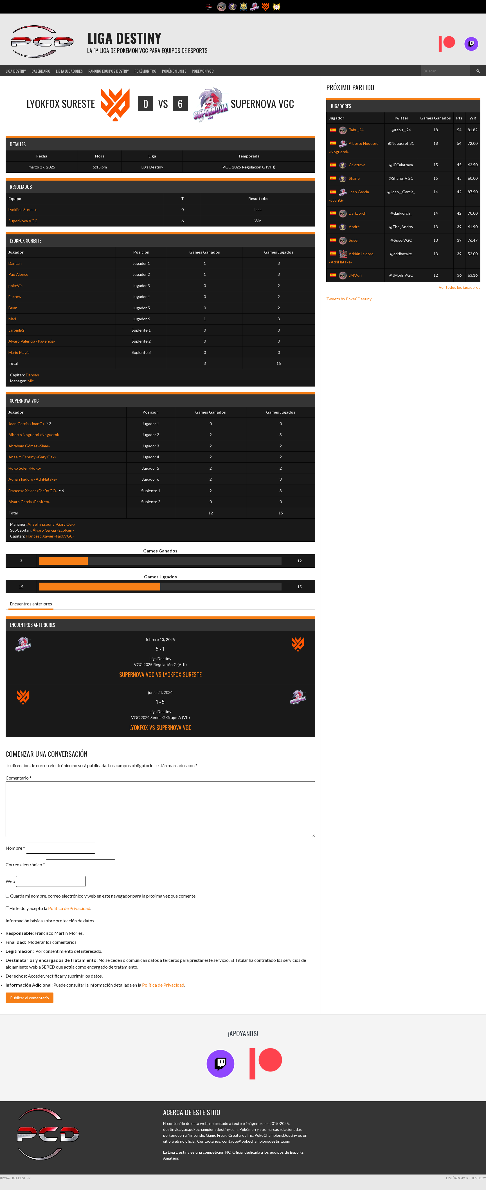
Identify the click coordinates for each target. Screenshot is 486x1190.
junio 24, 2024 (160, 692)
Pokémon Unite (174, 71)
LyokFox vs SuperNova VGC (160, 727)
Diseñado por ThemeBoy (466, 1178)
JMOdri (355, 275)
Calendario (41, 71)
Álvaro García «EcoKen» (29, 501)
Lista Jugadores (69, 71)
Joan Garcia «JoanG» (26, 423)
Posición (141, 252)
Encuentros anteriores (31, 603)
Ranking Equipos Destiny (108, 71)
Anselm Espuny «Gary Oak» (32, 456)
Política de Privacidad (69, 908)
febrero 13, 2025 (160, 639)
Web (10, 881)
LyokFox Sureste (22, 209)
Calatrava (357, 164)
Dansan (15, 263)
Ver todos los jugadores (459, 287)
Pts (459, 118)
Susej (353, 240)
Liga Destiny (124, 38)
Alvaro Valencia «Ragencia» (31, 341)
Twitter (401, 118)
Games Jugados (278, 252)
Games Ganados (204, 252)
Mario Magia (19, 352)
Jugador (16, 252)
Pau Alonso (18, 274)
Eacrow (14, 296)
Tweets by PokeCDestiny (349, 298)
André (354, 226)
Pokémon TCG (145, 71)
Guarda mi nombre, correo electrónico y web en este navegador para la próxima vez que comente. (103, 895)
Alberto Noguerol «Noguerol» (34, 434)
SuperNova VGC (22, 220)
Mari (12, 318)
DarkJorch (357, 213)
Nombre (15, 848)
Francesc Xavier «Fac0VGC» (32, 490)
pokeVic (15, 285)
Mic (31, 380)
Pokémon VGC (203, 71)
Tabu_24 (356, 129)
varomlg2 (16, 330)
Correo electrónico (25, 864)
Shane (354, 178)
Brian (12, 307)
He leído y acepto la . (50, 908)
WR (472, 118)
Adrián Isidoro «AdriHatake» (32, 479)
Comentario (19, 777)
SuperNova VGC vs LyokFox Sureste (160, 674)
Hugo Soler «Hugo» (25, 468)
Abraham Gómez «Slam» (29, 445)
